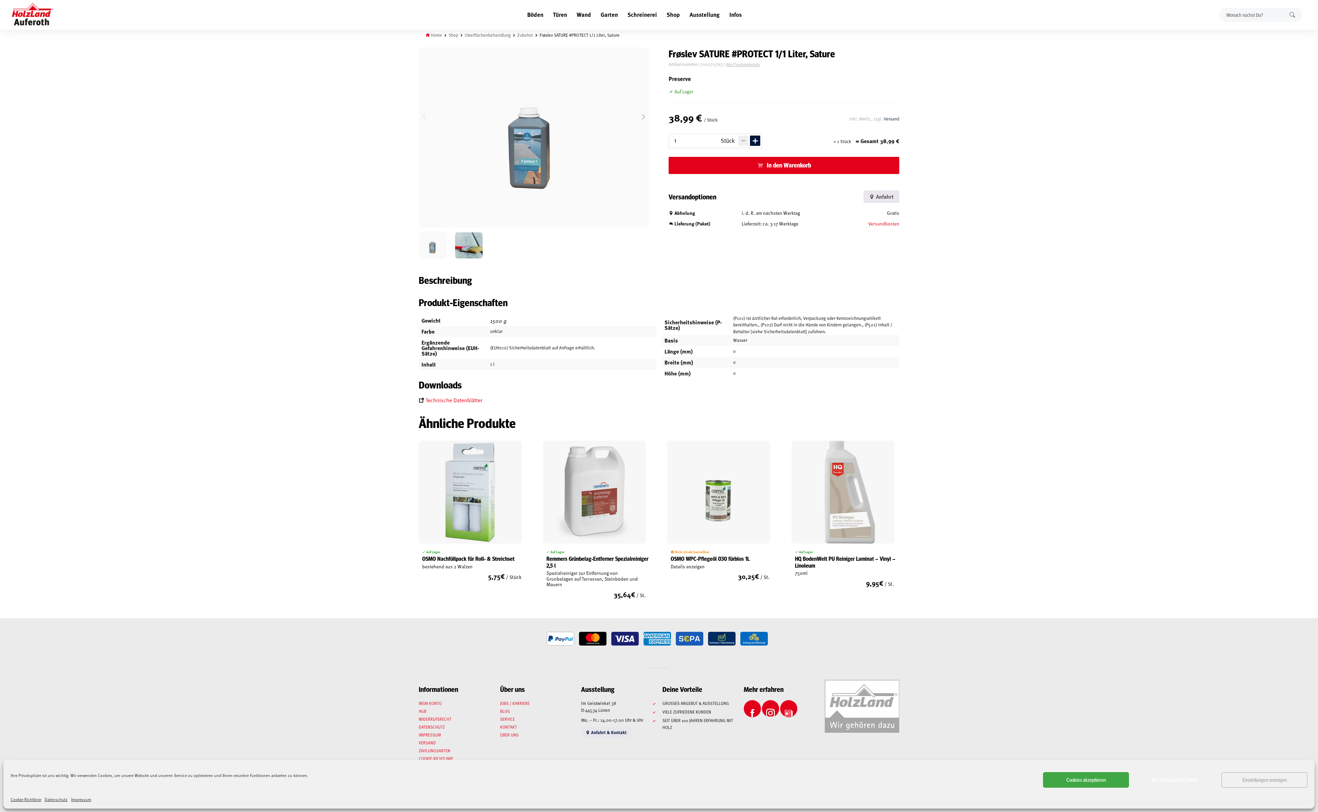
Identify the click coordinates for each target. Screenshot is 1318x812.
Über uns (509, 735)
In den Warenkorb (789, 165)
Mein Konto (430, 703)
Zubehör (525, 35)
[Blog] (788, 708)
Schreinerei (642, 14)
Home (436, 35)
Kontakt (508, 727)
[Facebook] (752, 708)
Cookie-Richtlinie (26, 799)
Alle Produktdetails (743, 64)
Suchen (1292, 15)
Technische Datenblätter (454, 400)
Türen (560, 14)
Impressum (81, 799)
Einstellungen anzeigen (1264, 779)
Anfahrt (884, 196)
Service (507, 719)
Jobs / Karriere (515, 703)
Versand (891, 119)
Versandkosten (883, 223)
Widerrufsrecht (435, 719)
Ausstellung (705, 14)
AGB (422, 711)
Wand (584, 14)
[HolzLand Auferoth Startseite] (32, 15)
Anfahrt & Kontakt (608, 732)
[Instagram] (770, 708)
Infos (735, 14)
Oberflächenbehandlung (488, 35)
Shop (673, 14)
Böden (535, 14)
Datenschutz (56, 799)
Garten (609, 14)
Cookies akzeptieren (1086, 779)
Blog (505, 711)
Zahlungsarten (434, 750)
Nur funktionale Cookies (1175, 779)
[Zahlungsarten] (560, 639)
